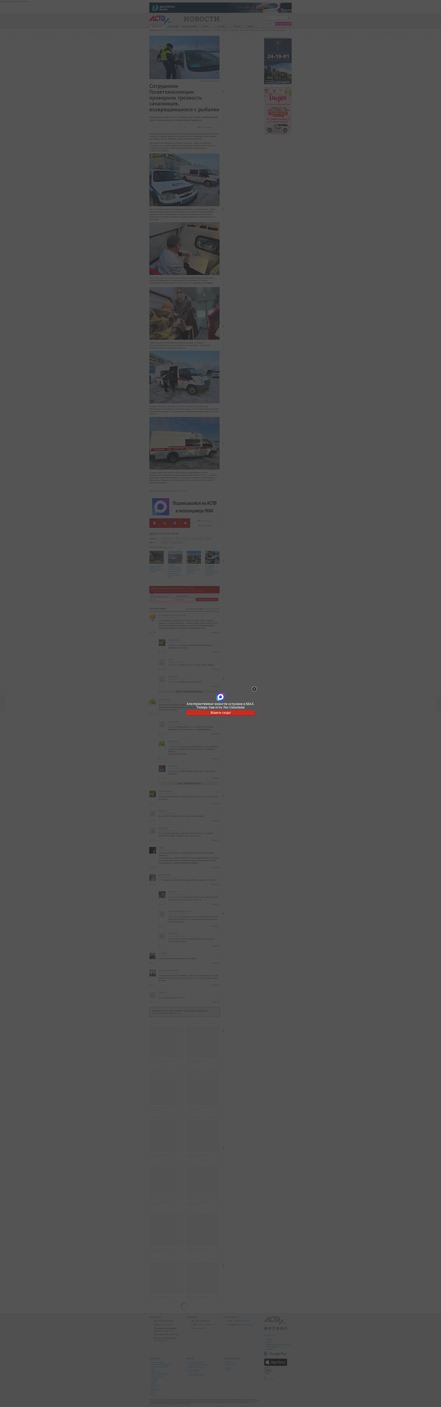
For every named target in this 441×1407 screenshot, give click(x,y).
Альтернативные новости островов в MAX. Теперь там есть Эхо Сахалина (220, 705)
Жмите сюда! (220, 713)
